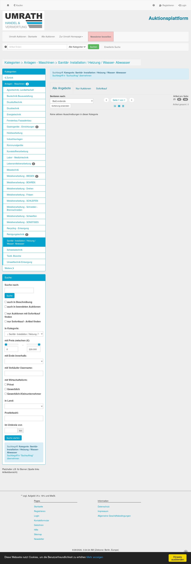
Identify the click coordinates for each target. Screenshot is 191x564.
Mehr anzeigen (95, 557)
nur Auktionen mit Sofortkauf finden (22, 315)
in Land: (9, 400)
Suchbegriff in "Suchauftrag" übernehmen (20, 457)
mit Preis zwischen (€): (17, 340)
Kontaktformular (41, 520)
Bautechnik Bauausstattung (20, 95)
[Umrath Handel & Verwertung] (23, 20)
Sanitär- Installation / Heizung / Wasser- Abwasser (94, 62)
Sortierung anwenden (60, 105)
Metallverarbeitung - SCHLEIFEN (22, 200)
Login (183, 5)
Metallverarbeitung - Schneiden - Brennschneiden (22, 208)
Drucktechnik (13, 108)
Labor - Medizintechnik (17, 157)
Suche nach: (12, 284)
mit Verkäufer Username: (19, 367)
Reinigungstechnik (17, 234)
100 (185, 99)
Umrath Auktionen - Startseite (23, 36)
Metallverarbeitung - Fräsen (20, 194)
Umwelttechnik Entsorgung (19, 261)
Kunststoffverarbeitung (17, 151)
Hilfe (36, 529)
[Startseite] (8, 5)
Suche (10, 295)
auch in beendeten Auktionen (24, 306)
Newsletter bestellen (100, 36)
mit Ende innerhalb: (16, 355)
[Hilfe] (153, 5)
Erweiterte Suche (112, 46)
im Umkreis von (13, 425)
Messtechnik (13, 169)
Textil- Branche (14, 255)
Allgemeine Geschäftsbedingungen (114, 515)
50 (179, 99)
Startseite (38, 506)
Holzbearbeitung (14, 132)
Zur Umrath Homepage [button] (70, 36)
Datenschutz (104, 506)
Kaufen (19, 5)
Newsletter (39, 538)
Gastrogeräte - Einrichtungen (22, 126)
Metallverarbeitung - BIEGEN (22, 176)
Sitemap (38, 534)
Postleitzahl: (12, 412)
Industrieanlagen (15, 138)
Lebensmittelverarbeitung (20, 163)
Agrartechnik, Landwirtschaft (20, 89)
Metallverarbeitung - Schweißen (22, 215)
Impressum (103, 511)
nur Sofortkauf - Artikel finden (24, 321)
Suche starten (13, 437)
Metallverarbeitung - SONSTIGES (22, 222)
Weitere (9, 268)
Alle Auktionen (48, 36)
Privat (10, 384)
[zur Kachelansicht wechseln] (119, 105)
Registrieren (168, 5)
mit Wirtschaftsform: (16, 380)
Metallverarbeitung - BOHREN (21, 182)
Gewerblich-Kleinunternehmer (24, 393)
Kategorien (12, 62)
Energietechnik (14, 114)
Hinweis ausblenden (177, 558)
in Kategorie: (12, 328)
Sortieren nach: (58, 96)
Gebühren (39, 525)
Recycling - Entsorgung (18, 228)
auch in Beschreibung (19, 302)
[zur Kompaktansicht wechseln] (123, 105)
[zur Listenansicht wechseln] (115, 105)
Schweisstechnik (14, 249)
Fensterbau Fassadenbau (19, 120)
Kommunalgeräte (15, 145)
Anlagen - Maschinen (39, 62)
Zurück (9, 77)
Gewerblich (13, 389)
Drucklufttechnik (14, 102)
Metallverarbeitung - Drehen (20, 188)
